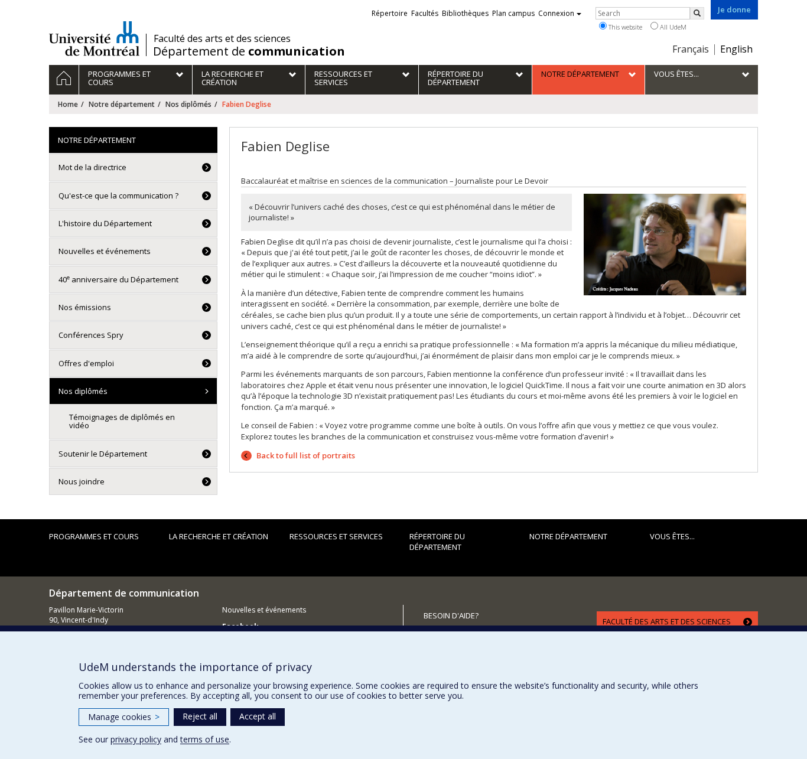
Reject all (200, 716)
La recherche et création (218, 536)
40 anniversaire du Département (118, 279)
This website (624, 26)
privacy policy (135, 739)
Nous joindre (81, 481)
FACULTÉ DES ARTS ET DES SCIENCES (667, 621)
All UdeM (672, 26)
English (736, 49)
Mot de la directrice (92, 167)
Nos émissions (84, 307)
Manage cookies (124, 716)
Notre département (122, 104)
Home (68, 104)
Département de (249, 51)
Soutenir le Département (102, 453)
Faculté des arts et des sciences (222, 38)
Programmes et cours (94, 536)
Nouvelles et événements (104, 251)
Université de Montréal (94, 38)
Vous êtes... (672, 536)
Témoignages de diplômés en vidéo (122, 421)
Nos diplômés (188, 104)
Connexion (556, 13)
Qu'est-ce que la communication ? (118, 195)
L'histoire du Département (105, 223)
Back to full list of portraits (305, 455)
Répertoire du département (437, 542)
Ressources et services (336, 536)
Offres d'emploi (86, 363)
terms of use (204, 739)
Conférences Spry (90, 335)
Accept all (257, 716)
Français (690, 49)
